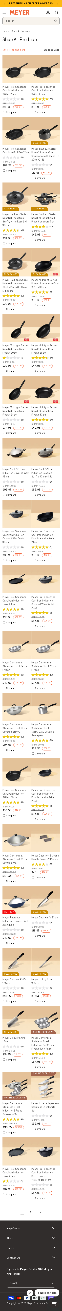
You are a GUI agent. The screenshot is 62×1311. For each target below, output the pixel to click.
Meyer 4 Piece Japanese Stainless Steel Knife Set (45, 1107)
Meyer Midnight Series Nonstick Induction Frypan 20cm (15, 349)
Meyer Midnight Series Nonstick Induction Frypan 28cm (44, 349)
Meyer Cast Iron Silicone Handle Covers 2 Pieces (45, 858)
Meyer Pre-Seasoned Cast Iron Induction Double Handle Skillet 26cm (43, 795)
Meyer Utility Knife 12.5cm (42, 982)
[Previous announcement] (4, 3)
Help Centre (14, 1228)
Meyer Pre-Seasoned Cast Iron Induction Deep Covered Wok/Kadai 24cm (43, 1174)
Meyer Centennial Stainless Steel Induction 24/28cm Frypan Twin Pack (42, 1043)
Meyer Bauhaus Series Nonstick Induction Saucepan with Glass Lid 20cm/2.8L (45, 154)
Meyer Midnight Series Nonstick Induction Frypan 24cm (15, 411)
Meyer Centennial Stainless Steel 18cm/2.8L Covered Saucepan (42, 730)
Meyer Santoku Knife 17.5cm (14, 982)
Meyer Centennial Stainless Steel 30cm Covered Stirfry (14, 728)
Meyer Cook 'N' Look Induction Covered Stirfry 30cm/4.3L (42, 473)
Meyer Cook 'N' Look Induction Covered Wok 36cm (15, 473)
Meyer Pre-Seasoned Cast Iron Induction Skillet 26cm (43, 91)
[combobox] (31, 21)
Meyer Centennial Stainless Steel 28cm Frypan (43, 666)
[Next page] (40, 1212)
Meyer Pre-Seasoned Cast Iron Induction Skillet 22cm (14, 91)
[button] (57, 12)
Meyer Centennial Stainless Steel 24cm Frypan (14, 666)
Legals (10, 1248)
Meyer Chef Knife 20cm (44, 918)
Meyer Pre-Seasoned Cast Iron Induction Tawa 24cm (14, 601)
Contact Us (13, 1258)
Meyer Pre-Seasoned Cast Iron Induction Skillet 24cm (14, 794)
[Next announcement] (57, 3)
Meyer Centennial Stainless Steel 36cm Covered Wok (14, 859)
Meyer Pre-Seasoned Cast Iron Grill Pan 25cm (15, 151)
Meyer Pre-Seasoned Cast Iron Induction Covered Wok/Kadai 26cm (43, 602)
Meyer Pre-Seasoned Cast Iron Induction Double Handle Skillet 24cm (43, 537)
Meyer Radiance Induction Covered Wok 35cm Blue (15, 921)
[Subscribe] (51, 1284)
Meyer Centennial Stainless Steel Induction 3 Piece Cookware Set (12, 1109)
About (10, 1238)
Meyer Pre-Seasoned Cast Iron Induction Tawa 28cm (14, 1173)
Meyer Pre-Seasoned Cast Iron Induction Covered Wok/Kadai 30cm (14, 537)
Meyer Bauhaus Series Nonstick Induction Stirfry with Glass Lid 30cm (15, 220)
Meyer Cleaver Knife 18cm (13, 1040)
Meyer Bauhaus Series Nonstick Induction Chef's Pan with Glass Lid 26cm (15, 285)
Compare (11, 112)
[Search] (55, 21)
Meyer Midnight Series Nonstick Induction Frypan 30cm (44, 411)
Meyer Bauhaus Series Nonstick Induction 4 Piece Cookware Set (44, 218)
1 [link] (22, 1212)
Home (5, 31)
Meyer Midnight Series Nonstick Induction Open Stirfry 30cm (45, 284)
